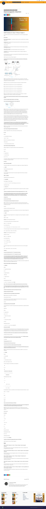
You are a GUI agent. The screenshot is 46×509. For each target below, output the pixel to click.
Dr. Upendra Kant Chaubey (7, 13)
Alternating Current (26, 479)
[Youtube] (39, 0)
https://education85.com (11, 483)
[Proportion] (3, 495)
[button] (43, 2)
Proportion (6, 494)
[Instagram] (37, 0)
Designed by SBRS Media (40, 507)
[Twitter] (38, 0)
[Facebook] (36, 0)
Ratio (5, 498)
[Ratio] (3, 498)
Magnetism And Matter (6, 479)
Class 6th (6, 497)
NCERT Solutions (7, 32)
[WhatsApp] (9, 15)
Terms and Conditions (26, 498)
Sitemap (24, 499)
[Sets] (3, 502)
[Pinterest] (8, 15)
